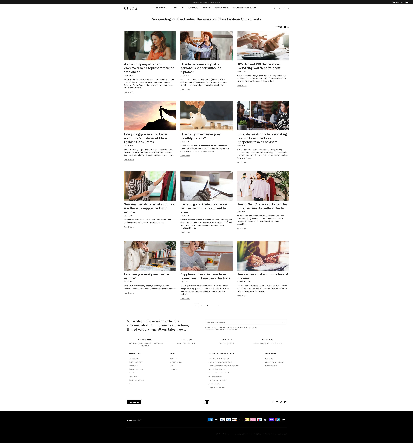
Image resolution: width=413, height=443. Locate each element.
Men (182, 8)
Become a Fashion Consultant (244, 8)
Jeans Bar (132, 373)
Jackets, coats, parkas (136, 380)
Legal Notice (283, 434)
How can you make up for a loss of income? (262, 276)
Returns (226, 434)
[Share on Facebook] (285, 27)
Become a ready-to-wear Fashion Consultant (224, 366)
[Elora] (130, 8)
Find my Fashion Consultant (274, 362)
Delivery (218, 434)
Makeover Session (271, 366)
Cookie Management (270, 434)
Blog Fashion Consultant (217, 387)
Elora (132, 435)
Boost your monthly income (218, 380)
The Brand (207, 8)
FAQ (171, 366)
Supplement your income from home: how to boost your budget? (205, 276)
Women (174, 8)
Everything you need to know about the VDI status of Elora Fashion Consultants (145, 138)
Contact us (174, 369)
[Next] (218, 305)
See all (131, 384)
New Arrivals (161, 8)
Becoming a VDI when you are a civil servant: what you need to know (203, 208)
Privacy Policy (256, 434)
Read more (129, 92)
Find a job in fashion (215, 377)
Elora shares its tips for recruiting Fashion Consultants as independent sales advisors (262, 138)
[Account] (274, 8)
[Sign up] (283, 322)
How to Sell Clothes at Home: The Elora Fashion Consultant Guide (262, 206)
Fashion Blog (269, 358)
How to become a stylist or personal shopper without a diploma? (200, 68)
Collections (193, 8)
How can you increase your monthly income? (200, 136)
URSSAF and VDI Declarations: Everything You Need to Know (259, 66)
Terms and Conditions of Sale (240, 434)
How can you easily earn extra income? (146, 276)
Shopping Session (221, 8)
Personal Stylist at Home (216, 369)
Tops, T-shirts (133, 377)
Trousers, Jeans (134, 358)
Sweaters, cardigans (136, 369)
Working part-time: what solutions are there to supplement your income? (149, 208)
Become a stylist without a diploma (220, 362)
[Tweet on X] (281, 27)
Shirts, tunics (133, 366)
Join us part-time (214, 384)
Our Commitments (176, 362)
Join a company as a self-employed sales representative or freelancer (149, 68)
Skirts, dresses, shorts (136, 362)
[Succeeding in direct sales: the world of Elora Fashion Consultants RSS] (288, 27)
